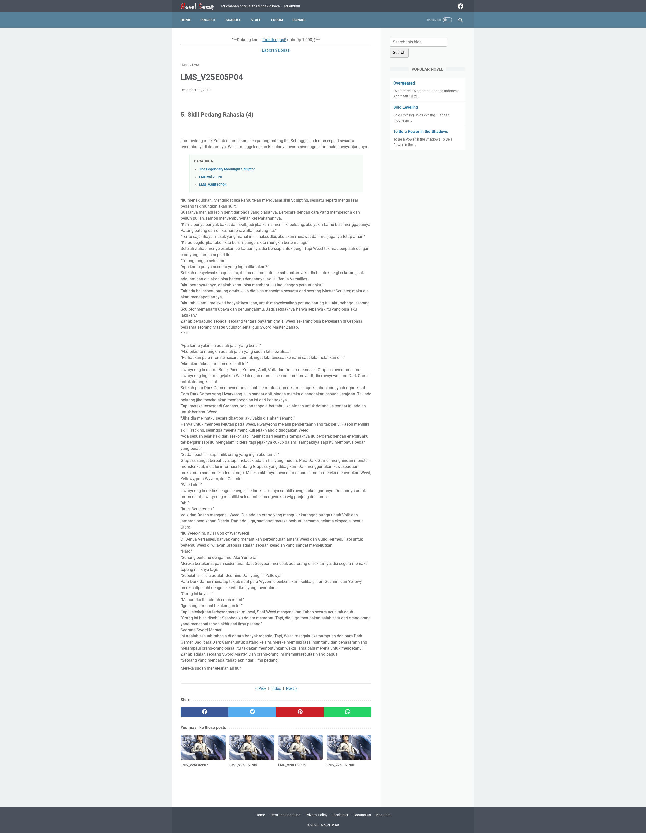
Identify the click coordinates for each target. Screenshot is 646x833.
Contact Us (362, 815)
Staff (256, 20)
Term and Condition (285, 815)
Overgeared (404, 83)
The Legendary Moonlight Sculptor (227, 169)
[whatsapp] (347, 712)
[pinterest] (300, 712)
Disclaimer (340, 815)
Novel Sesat (330, 825)
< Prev (260, 688)
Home (186, 20)
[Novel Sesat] (201, 6)
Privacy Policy (316, 815)
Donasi (298, 20)
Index (276, 688)
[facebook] (459, 6)
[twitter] (252, 712)
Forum (277, 20)
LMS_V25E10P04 (213, 185)
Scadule (233, 20)
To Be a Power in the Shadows (420, 131)
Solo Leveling (405, 107)
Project (208, 20)
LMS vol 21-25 (210, 177)
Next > (291, 688)
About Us (383, 815)
